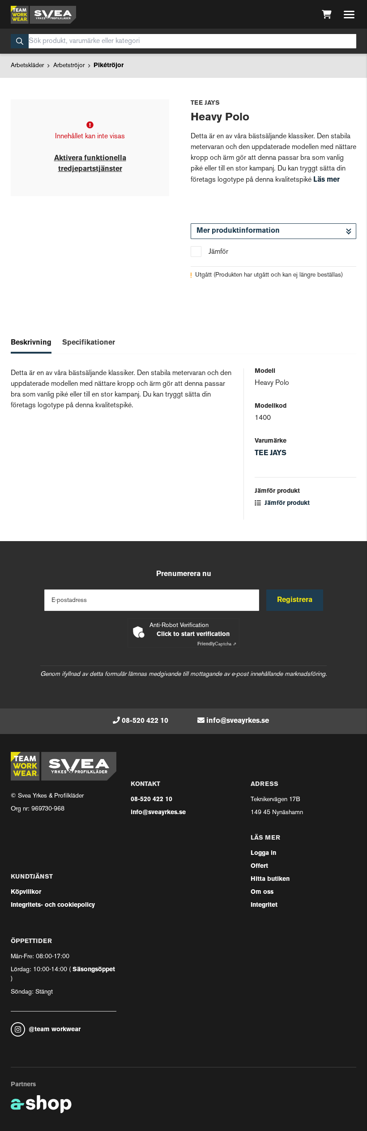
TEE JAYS (270, 453)
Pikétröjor (109, 65)
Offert (259, 866)
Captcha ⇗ (216, 644)
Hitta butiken (270, 879)
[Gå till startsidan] (43, 15)
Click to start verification (193, 634)
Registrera (294, 600)
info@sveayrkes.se (237, 721)
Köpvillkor (26, 892)
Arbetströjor (69, 65)
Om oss (262, 892)
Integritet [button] (264, 905)
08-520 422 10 (145, 721)
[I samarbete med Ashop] (41, 1104)
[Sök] (20, 41)
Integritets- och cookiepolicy (53, 905)
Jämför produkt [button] (286, 503)
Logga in (263, 853)
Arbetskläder (27, 65)
